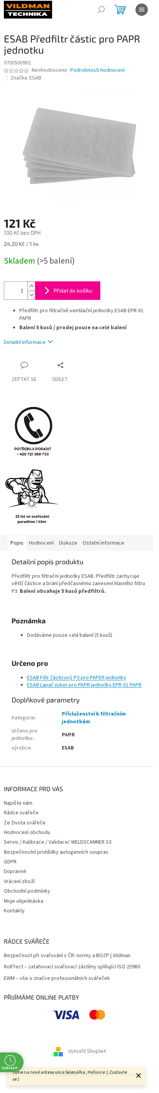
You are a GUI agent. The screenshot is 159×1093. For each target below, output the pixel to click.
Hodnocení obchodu (27, 832)
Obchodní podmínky (27, 891)
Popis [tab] (17, 543)
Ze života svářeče (25, 823)
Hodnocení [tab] (41, 543)
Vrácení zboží (19, 881)
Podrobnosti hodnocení (97, 70)
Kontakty (14, 911)
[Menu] (141, 9)
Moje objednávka (23, 901)
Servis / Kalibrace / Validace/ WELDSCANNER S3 (58, 842)
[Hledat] (101, 9)
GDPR (10, 862)
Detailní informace (25, 342)
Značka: (25, 78)
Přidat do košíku (73, 290)
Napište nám (18, 803)
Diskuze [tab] (68, 543)
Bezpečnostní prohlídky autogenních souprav (56, 852)
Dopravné (15, 871)
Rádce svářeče (21, 813)
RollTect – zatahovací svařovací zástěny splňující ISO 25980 (72, 967)
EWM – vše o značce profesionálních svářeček (57, 978)
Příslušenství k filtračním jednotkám (94, 717)
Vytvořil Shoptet (87, 1051)
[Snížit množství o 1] (31, 295)
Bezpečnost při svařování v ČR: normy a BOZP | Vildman (67, 955)
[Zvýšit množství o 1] (31, 286)
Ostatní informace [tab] (103, 543)
